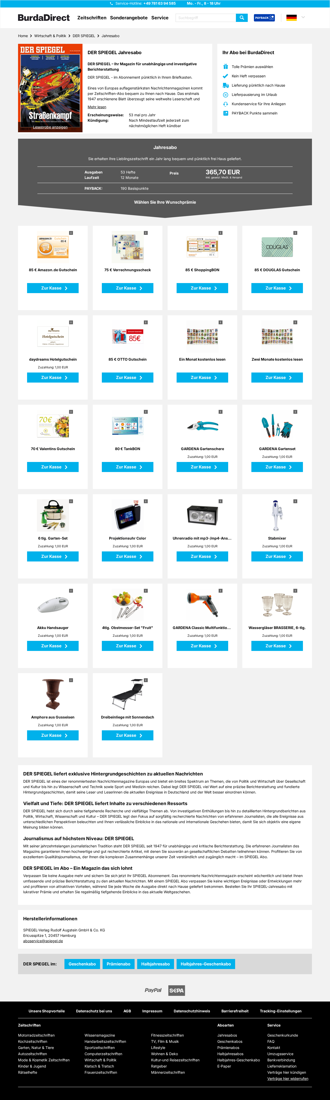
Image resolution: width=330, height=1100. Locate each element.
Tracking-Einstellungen (281, 1011)
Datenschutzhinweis (192, 1011)
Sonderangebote (129, 17)
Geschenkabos (229, 1041)
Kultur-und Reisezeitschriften (175, 1060)
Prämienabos (228, 1047)
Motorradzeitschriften (36, 1035)
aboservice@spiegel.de (43, 941)
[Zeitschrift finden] (242, 18)
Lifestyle (158, 1047)
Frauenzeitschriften (101, 1072)
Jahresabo (110, 36)
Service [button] (160, 17)
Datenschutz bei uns (94, 1011)
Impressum (152, 1011)
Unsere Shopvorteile (47, 1011)
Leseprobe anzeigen (50, 127)
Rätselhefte (27, 1072)
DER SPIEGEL (84, 36)
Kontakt (273, 1047)
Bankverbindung (281, 1060)
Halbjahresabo (155, 963)
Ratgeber (159, 1066)
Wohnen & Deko (164, 1054)
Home (23, 36)
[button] (298, 18)
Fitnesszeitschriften (167, 1035)
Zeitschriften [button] (91, 17)
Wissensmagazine (100, 1035)
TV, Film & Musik (165, 1041)
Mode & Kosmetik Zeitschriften (44, 1060)
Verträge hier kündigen (286, 1072)
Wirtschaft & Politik (50, 36)
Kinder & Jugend (32, 1066)
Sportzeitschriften (100, 1047)
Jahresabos (227, 1035)
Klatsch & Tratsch (99, 1066)
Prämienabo (118, 963)
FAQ (271, 1041)
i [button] (145, 232)
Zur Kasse (51, 288)
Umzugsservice (280, 1054)
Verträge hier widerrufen (287, 1078)
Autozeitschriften (32, 1054)
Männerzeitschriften (168, 1072)
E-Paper (224, 1066)
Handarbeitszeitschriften (105, 1041)
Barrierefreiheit (235, 1011)
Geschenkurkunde (282, 1035)
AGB (127, 1011)
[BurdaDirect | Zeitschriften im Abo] (44, 18)
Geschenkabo (82, 963)
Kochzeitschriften (32, 1041)
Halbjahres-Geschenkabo (206, 963)
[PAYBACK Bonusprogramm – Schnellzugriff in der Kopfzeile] (264, 18)
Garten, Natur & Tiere (36, 1047)
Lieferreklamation (281, 1066)
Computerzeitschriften (103, 1054)
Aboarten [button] (225, 1025)
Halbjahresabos (230, 1054)
